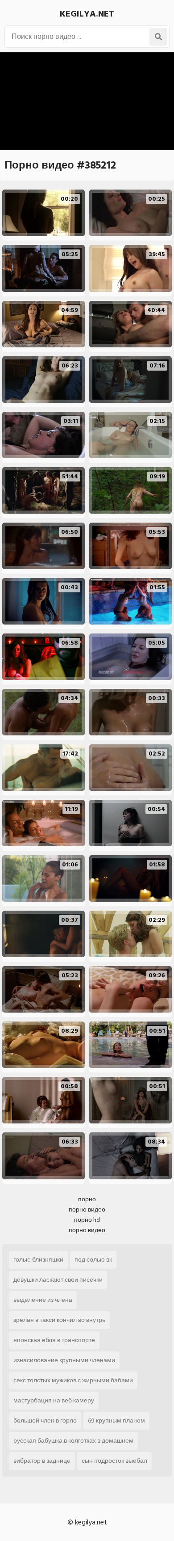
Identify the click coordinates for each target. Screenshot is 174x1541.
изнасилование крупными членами (64, 1360)
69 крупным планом (116, 1420)
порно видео (87, 1209)
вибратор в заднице (41, 1461)
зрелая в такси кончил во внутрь (59, 1320)
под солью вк (93, 1259)
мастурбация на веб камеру (53, 1400)
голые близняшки (38, 1259)
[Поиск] (158, 37)
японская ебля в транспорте (54, 1340)
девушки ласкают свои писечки (58, 1280)
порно (87, 1199)
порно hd (87, 1220)
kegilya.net (87, 14)
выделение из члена (42, 1300)
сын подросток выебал (114, 1461)
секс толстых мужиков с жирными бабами (73, 1380)
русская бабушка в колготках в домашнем (73, 1440)
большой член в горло (45, 1420)
